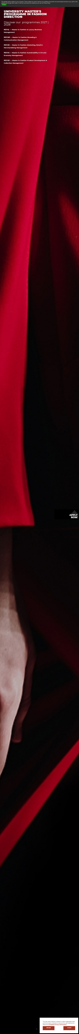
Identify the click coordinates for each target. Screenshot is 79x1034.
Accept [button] (4, 4)
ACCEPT (69, 1027)
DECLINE (48, 1027)
